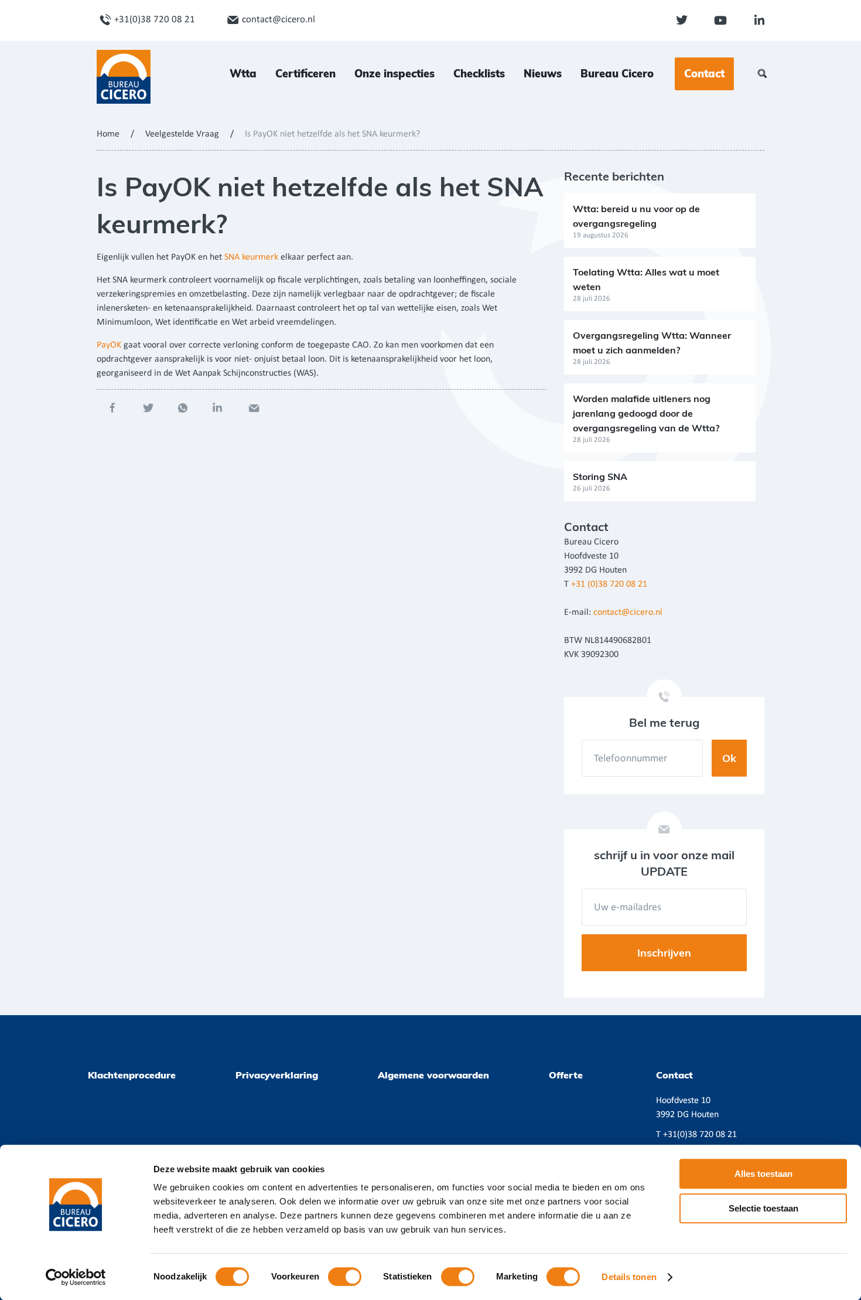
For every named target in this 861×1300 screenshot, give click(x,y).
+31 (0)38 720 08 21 (609, 584)
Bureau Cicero (617, 73)
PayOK (110, 345)
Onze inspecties (394, 73)
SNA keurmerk (251, 257)
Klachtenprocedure (132, 1075)
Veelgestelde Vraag (182, 134)
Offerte (566, 1075)
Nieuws (543, 73)
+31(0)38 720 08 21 (154, 20)
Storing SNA (600, 476)
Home (108, 134)
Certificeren (305, 73)
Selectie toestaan (763, 1208)
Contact (704, 73)
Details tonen (629, 1277)
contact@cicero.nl (278, 20)
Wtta (243, 73)
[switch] (344, 1276)
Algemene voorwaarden (433, 1075)
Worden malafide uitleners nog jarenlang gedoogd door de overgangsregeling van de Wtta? (646, 413)
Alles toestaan (763, 1174)
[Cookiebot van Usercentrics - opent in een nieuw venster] (76, 1277)
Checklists (479, 73)
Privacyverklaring (276, 1075)
